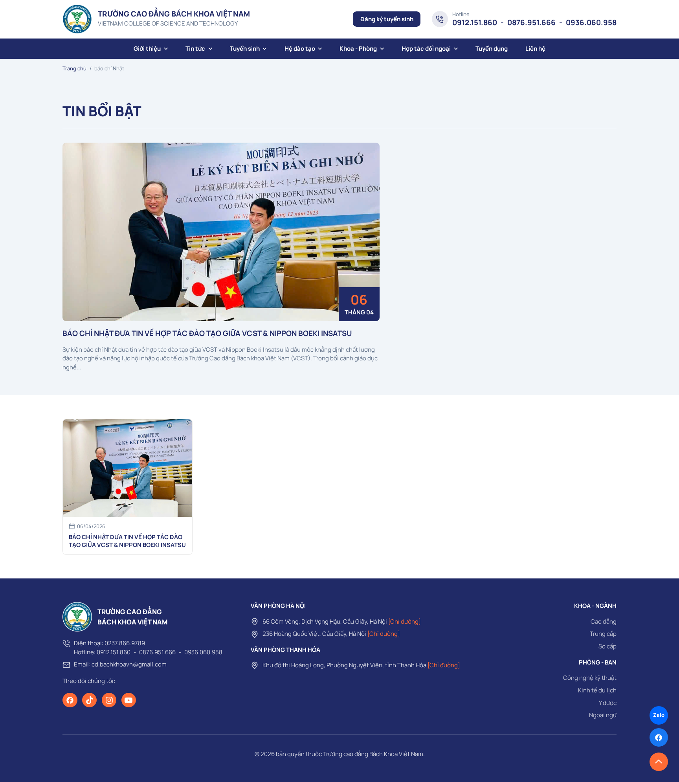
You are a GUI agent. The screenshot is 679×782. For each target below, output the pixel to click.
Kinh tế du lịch (597, 690)
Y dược (608, 703)
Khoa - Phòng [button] (358, 48)
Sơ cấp (607, 646)
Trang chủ (74, 68)
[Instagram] (109, 700)
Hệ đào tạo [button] (299, 48)
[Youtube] (128, 700)
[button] (659, 762)
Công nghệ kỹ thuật (590, 678)
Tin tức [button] (195, 48)
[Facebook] (69, 700)
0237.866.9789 (125, 643)
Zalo (658, 714)
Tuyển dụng (491, 48)
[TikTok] (89, 700)
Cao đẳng (604, 621)
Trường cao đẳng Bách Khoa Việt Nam (373, 754)
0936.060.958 (591, 22)
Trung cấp (603, 634)
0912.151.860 (474, 22)
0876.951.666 (531, 22)
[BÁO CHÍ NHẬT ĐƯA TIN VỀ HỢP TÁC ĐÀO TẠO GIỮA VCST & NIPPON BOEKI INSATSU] (221, 232)
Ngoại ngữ (603, 715)
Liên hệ (535, 48)
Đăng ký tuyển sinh (386, 19)
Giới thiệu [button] (147, 48)
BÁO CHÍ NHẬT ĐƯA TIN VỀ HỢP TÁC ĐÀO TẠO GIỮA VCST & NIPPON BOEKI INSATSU (207, 333)
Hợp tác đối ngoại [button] (426, 48)
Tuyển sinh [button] (245, 48)
